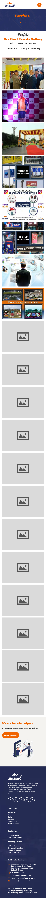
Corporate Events (15, 837)
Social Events (13, 835)
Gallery (11, 817)
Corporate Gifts (14, 852)
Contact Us (12, 821)
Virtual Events (13, 846)
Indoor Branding (14, 850)
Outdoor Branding (15, 848)
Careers (11, 819)
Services (11, 815)
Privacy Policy (13, 823)
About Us (12, 813)
